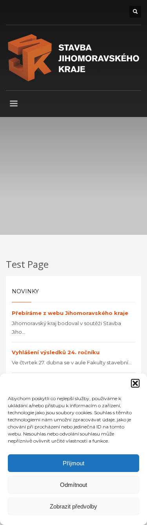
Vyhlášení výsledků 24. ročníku (56, 352)
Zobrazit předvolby (73, 506)
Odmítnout (73, 484)
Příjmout (73, 463)
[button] (135, 383)
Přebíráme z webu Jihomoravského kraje (70, 313)
